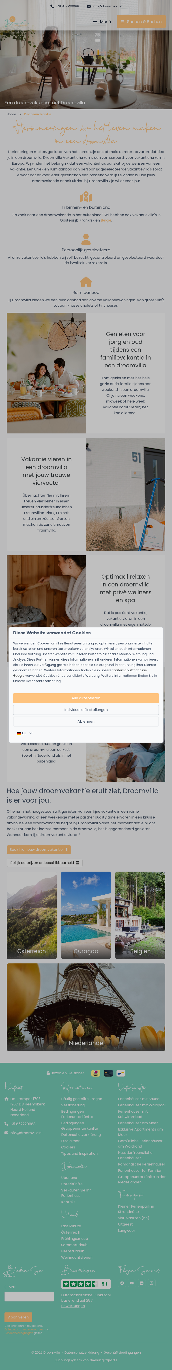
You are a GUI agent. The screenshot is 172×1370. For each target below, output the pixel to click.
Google (18, 675)
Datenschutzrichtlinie (130, 670)
